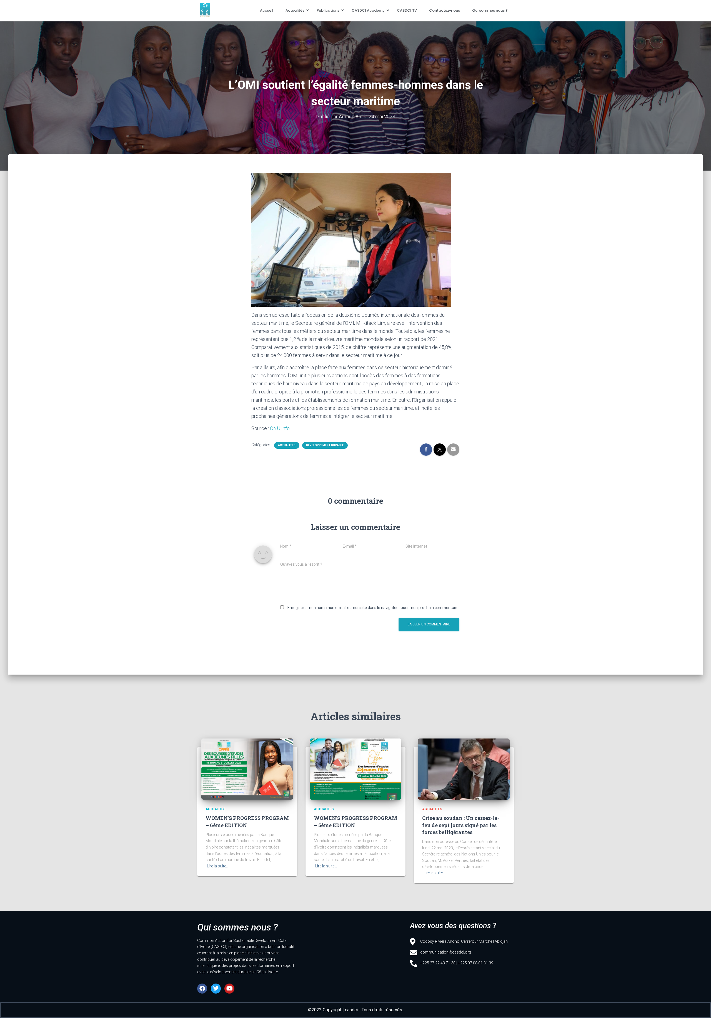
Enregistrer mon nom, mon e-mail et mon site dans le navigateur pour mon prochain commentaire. (373, 607)
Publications (328, 10)
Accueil (266, 10)
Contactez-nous (444, 10)
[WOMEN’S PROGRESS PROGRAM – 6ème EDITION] (247, 769)
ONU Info (280, 428)
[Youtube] (229, 989)
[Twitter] (216, 989)
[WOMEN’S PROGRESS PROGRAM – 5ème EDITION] (355, 769)
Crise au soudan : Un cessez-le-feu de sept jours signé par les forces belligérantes (460, 825)
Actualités (295, 10)
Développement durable (325, 445)
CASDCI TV (407, 10)
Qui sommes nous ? (490, 10)
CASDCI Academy (368, 10)
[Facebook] (202, 989)
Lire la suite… (218, 866)
